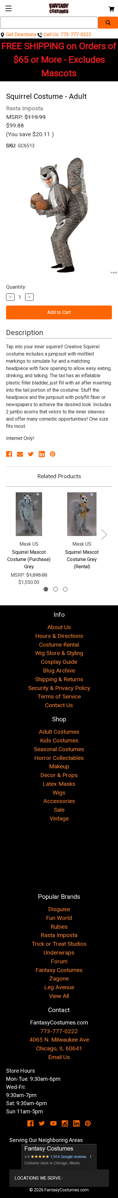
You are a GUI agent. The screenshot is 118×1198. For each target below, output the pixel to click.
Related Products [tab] (59, 476)
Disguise (59, 909)
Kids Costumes (59, 740)
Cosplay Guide (59, 661)
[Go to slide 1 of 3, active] (46, 589)
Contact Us (59, 705)
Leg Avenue (59, 987)
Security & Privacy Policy (59, 688)
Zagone (59, 978)
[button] (59, 1156)
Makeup (59, 766)
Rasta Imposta (59, 935)
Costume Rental (59, 644)
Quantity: (16, 287)
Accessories (59, 801)
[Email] (20, 454)
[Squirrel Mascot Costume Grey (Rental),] (82, 514)
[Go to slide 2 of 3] (55, 589)
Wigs (59, 792)
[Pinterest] (53, 454)
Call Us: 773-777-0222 (66, 34)
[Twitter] (31, 454)
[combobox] (49, 23)
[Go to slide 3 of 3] (65, 589)
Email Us (59, 1057)
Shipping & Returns (59, 679)
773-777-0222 (59, 1031)
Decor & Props (59, 775)
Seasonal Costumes (59, 749)
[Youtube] (53, 1123)
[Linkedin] (42, 454)
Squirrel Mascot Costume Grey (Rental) (82, 559)
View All (59, 996)
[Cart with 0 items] (111, 8)
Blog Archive (59, 670)
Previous (7, 534)
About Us (59, 627)
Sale (59, 809)
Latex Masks (59, 783)
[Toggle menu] (8, 8)
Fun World (59, 917)
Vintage (59, 818)
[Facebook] (9, 454)
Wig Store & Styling (59, 653)
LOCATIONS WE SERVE (38, 1178)
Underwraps (59, 952)
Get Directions (20, 34)
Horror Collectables (59, 757)
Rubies (59, 926)
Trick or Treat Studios (59, 943)
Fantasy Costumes (59, 970)
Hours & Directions (59, 635)
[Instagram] (65, 1123)
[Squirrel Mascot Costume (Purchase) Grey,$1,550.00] (29, 514)
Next (104, 534)
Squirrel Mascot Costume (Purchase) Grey (29, 559)
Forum (59, 961)
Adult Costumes (59, 731)
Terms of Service (59, 696)
